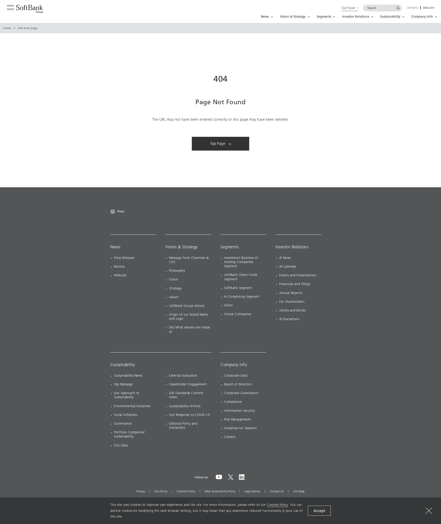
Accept (319, 511)
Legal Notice (252, 491)
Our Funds (348, 8)
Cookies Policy (186, 491)
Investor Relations (292, 247)
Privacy (140, 491)
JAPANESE (412, 8)
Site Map (299, 491)
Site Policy (160, 491)
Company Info (233, 365)
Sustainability (122, 365)
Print (120, 211)
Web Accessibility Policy (220, 491)
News (115, 247)
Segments (229, 247)
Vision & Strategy (181, 247)
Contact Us (277, 491)
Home (7, 28)
